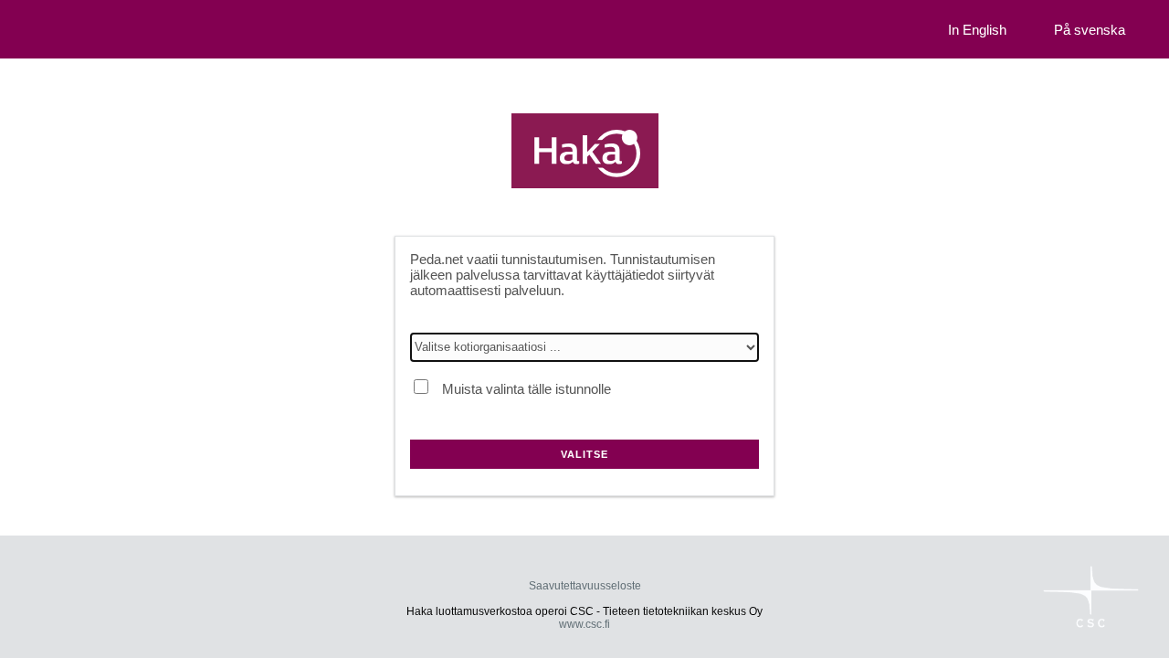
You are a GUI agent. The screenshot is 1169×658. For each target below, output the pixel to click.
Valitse (584, 454)
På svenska (1089, 29)
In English (977, 29)
